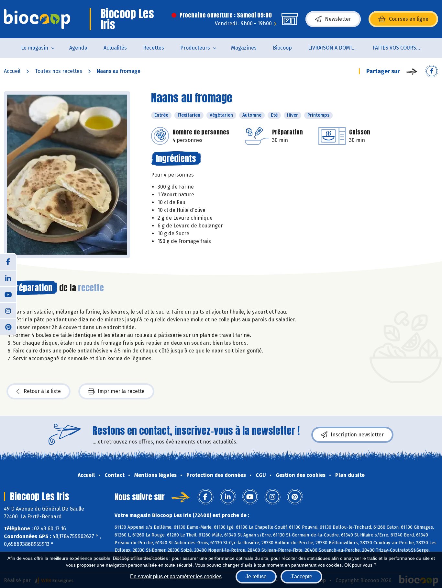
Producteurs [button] (195, 48)
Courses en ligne (408, 19)
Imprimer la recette (121, 391)
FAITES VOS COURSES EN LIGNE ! (401, 48)
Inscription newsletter (357, 435)
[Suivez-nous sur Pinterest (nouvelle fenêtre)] (8, 326)
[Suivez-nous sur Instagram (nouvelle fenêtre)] (8, 310)
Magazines (244, 48)
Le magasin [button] (34, 48)
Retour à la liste (42, 391)
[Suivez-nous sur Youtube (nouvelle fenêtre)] (8, 294)
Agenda (78, 48)
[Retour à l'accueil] (37, 19)
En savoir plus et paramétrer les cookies (176, 576)
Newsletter (338, 19)
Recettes (153, 48)
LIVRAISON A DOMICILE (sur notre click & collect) (336, 48)
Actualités (115, 48)
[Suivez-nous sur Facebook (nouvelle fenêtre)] (8, 262)
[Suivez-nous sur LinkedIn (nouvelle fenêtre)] (8, 278)
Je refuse (256, 576)
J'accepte (301, 576)
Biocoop (282, 48)
